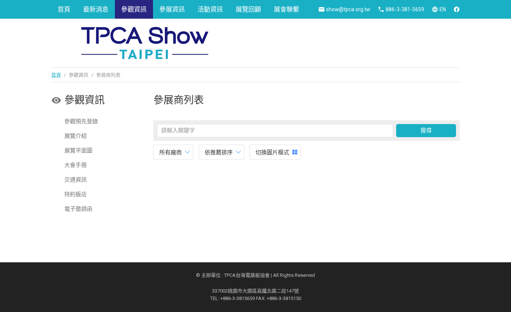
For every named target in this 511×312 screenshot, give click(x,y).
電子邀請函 (78, 209)
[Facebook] (456, 9)
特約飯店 (75, 194)
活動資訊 (210, 9)
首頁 (64, 9)
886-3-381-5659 (405, 9)
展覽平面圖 (78, 150)
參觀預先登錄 (81, 121)
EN (443, 9)
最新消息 (95, 9)
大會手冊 (75, 165)
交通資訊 (75, 179)
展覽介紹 (75, 136)
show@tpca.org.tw (348, 9)
